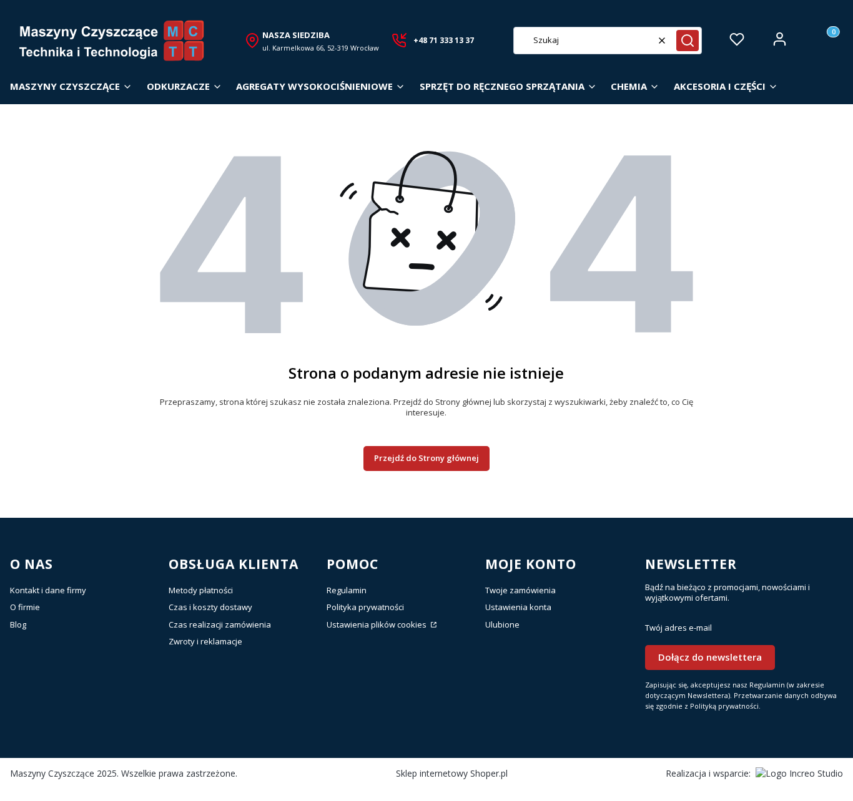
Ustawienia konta (518, 607)
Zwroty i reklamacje (205, 641)
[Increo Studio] (799, 773)
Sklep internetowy (452, 773)
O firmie (25, 607)
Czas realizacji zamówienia (220, 624)
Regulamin (347, 590)
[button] (687, 40)
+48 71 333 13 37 (443, 40)
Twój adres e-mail (678, 628)
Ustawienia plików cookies (377, 624)
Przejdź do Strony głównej (426, 458)
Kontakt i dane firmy (48, 590)
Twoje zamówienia (520, 590)
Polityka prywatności (365, 607)
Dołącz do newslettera (710, 657)
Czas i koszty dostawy (210, 607)
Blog (18, 624)
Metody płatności (201, 590)
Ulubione (502, 624)
